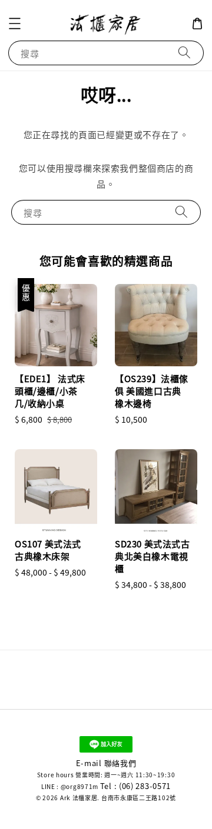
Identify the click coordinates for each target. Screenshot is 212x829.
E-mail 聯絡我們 (106, 762)
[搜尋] (184, 52)
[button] (15, 23)
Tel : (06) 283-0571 (135, 785)
